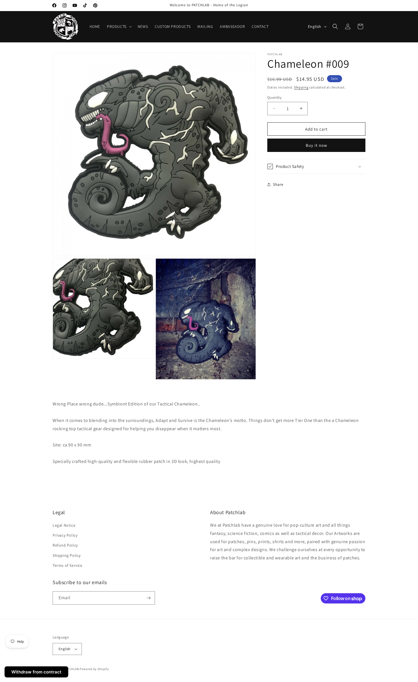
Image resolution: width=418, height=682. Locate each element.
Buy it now (316, 145)
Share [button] (278, 184)
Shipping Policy (67, 555)
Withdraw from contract (36, 672)
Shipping (301, 87)
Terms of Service (67, 565)
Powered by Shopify (94, 669)
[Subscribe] (148, 598)
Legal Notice (64, 525)
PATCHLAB (71, 669)
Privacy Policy (65, 535)
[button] (119, 26)
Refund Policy (65, 545)
